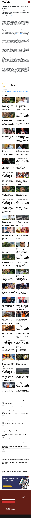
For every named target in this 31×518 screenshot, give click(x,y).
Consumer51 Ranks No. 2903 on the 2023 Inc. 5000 (13, 91)
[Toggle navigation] (29, 2)
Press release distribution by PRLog (6, 93)
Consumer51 (20, 15)
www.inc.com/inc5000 (19, 33)
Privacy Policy (23, 496)
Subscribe (8, 501)
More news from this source (24, 91)
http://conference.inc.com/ (8, 75)
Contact (23, 498)
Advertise (23, 497)
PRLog (11, 15)
